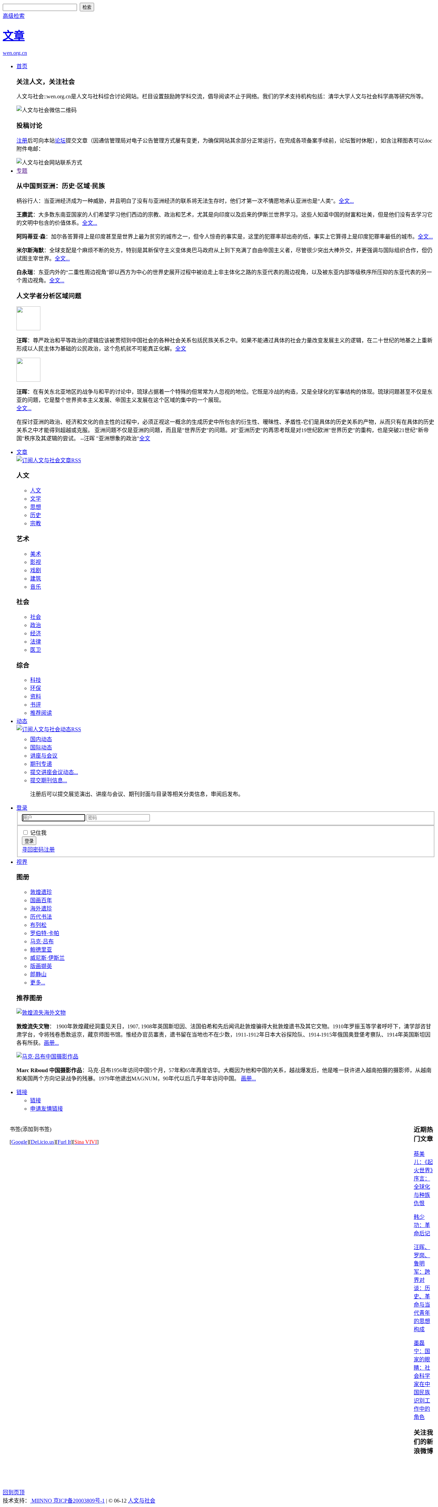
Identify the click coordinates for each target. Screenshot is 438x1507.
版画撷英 (41, 966)
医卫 (35, 650)
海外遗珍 (41, 908)
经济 (35, 633)
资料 (35, 696)
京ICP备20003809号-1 (79, 1501)
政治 (35, 625)
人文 (35, 490)
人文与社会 (141, 1501)
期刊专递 (41, 764)
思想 (35, 507)
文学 (35, 499)
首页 (21, 66)
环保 (35, 688)
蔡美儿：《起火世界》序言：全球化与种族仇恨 (423, 1178)
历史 (35, 515)
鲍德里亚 (41, 950)
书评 (35, 705)
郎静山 (38, 974)
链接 (21, 1092)
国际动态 (41, 747)
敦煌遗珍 (41, 892)
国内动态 (41, 739)
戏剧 (35, 570)
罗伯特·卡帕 (44, 933)
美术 (35, 554)
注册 (21, 141)
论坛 (60, 141)
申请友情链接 (46, 1109)
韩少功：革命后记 (422, 1225)
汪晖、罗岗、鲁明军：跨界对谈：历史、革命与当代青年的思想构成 (422, 1288)
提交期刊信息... (48, 780)
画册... (51, 1043)
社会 (35, 617)
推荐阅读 (41, 713)
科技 (35, 680)
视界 (21, 862)
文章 (21, 452)
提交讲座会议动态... (54, 772)
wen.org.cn (15, 53)
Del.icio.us (42, 1142)
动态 (21, 721)
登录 (21, 808)
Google (19, 1142)
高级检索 (14, 16)
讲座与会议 (43, 756)
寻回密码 (33, 850)
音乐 (35, 587)
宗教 (35, 523)
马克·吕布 (42, 941)
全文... (346, 201)
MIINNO (41, 1501)
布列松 (38, 925)
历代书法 (41, 917)
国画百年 (41, 900)
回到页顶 (14, 1492)
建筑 (35, 578)
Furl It (64, 1142)
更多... (37, 982)
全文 (180, 349)
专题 (21, 171)
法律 (35, 642)
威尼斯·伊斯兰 (47, 958)
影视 (35, 562)
